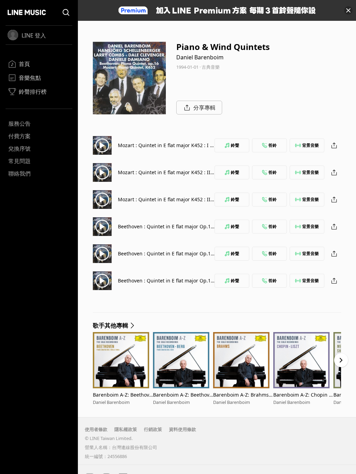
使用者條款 (96, 429)
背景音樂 (310, 145)
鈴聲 (235, 145)
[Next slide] (341, 360)
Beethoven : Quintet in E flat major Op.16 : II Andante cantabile (165, 257)
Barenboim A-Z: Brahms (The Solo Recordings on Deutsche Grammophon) (241, 395)
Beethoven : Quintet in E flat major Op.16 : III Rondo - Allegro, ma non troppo (165, 284)
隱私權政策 (125, 429)
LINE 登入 (34, 35)
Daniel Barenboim (200, 57)
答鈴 (272, 145)
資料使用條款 (182, 429)
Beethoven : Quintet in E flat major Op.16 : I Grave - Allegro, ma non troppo (165, 230)
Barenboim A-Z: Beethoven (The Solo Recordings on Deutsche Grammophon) (122, 395)
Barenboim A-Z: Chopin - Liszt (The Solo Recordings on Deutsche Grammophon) (302, 395)
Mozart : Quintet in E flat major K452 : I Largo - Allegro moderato (165, 148)
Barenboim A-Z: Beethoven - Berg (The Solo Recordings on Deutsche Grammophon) (182, 395)
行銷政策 (153, 429)
